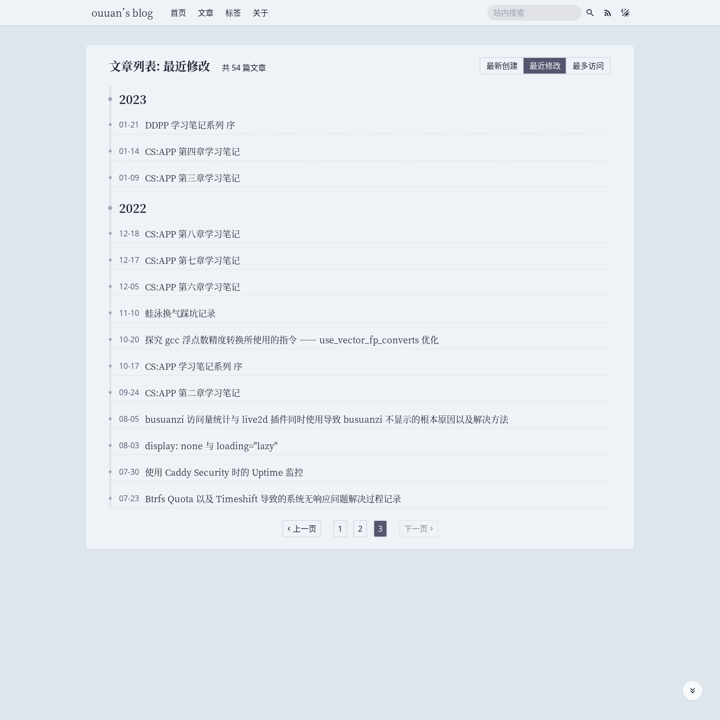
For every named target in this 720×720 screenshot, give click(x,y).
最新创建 (502, 65)
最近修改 (545, 65)
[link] (301, 529)
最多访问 (588, 65)
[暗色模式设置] (625, 13)
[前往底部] (692, 690)
